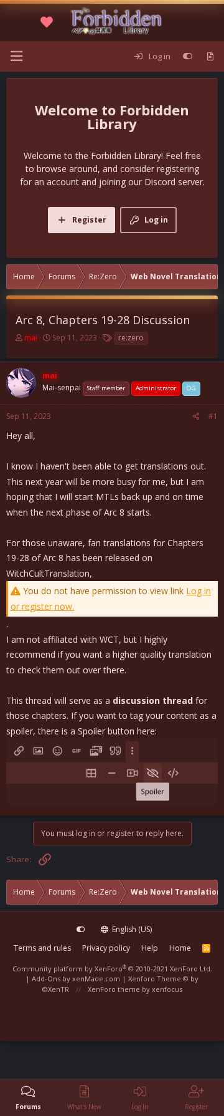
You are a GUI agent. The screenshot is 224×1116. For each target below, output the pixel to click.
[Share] (196, 416)
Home (180, 948)
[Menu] (16, 56)
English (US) (131, 929)
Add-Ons (46, 978)
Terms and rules (42, 948)
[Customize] (187, 56)
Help (149, 948)
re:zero (131, 337)
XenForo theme (114, 989)
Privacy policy (106, 948)
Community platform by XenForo (112, 968)
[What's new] (210, 56)
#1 (213, 416)
